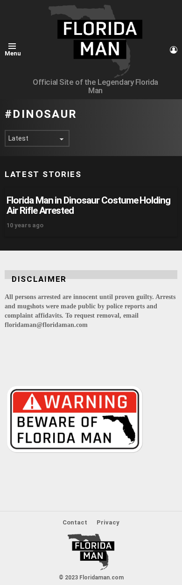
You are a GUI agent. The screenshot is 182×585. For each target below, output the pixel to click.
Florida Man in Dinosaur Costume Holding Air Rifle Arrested (88, 205)
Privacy (108, 522)
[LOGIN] (173, 49)
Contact (75, 522)
